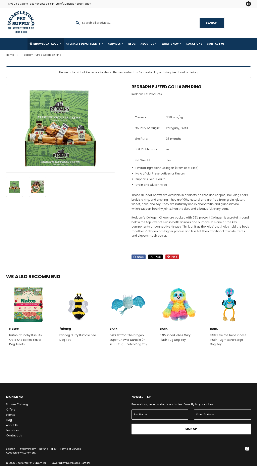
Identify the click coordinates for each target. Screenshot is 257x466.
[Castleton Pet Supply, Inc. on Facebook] (247, 449)
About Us (148, 43)
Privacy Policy (27, 449)
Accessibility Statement (21, 452)
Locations (194, 43)
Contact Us (215, 43)
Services (114, 43)
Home (10, 55)
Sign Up (191, 429)
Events (10, 415)
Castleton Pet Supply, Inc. (31, 463)
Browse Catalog (46, 43)
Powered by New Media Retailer (70, 463)
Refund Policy (47, 449)
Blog (132, 43)
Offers (10, 409)
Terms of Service (70, 449)
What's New (170, 43)
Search (215, 23)
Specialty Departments (83, 43)
